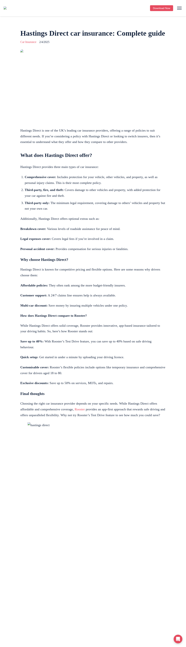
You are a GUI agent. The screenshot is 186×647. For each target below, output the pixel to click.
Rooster (80, 409)
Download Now (161, 8)
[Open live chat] (178, 639)
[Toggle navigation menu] (179, 8)
